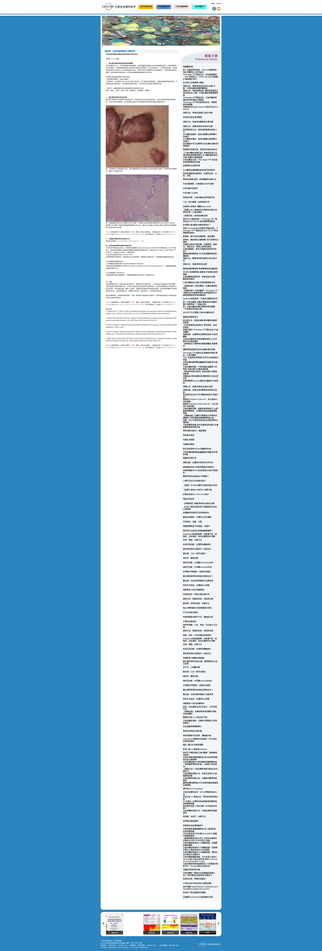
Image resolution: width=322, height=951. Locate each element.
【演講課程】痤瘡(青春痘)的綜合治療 (198, 503)
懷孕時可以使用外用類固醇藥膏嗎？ (198, 531)
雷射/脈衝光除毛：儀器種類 (194, 430)
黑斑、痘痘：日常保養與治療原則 (197, 635)
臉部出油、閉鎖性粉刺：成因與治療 (198, 599)
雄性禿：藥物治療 (190, 558)
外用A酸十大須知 (190, 193)
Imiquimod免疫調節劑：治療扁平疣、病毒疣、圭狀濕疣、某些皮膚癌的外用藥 (200, 535)
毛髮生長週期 (188, 440)
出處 (115, 234)
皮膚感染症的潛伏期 (191, 165)
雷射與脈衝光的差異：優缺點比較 (197, 735)
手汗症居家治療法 (190, 612)
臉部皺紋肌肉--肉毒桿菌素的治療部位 (198, 467)
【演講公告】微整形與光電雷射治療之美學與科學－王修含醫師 (200, 211)
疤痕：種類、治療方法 (192, 540)
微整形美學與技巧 (190, 317)
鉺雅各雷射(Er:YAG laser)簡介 (196, 494)
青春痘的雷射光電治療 (192, 731)
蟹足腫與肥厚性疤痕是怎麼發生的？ (198, 576)
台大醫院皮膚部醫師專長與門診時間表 (199, 170)
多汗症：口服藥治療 (191, 667)
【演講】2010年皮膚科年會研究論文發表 (200, 485)
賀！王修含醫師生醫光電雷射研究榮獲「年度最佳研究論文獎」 (199, 308)
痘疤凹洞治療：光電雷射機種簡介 (197, 544)
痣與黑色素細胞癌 (190, 821)
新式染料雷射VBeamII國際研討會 (197, 449)
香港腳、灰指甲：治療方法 (194, 816)
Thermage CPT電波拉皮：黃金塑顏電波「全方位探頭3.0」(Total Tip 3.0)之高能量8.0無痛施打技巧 (200, 76)
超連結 (170, 234)
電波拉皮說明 (188, 499)
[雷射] (170, 921)
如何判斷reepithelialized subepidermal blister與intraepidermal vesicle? (200, 888)
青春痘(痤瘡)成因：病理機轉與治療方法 (199, 179)
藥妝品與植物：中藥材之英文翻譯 (197, 517)
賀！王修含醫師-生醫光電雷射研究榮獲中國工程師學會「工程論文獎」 (200, 303)
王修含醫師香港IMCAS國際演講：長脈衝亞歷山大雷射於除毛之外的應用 (200, 848)
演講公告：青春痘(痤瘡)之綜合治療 (198, 113)
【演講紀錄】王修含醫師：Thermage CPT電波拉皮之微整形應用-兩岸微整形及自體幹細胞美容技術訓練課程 (200, 292)
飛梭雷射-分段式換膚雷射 (193, 590)
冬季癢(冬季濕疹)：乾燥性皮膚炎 (197, 571)
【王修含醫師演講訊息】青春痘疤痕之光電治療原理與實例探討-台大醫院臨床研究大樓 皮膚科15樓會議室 (200, 155)
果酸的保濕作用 (189, 458)
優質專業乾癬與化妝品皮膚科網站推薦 (199, 349)
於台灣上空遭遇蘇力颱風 (193, 82)
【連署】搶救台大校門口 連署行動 (197, 490)
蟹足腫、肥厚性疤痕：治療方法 (196, 603)
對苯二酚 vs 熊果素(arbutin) (195, 749)
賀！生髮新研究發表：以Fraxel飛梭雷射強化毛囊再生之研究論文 (200, 71)
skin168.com (130, 234)
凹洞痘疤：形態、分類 (192, 522)
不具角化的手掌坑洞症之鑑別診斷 (197, 883)
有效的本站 (164, 234)
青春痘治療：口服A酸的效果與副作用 (199, 197)
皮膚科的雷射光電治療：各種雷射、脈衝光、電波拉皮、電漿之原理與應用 (200, 245)
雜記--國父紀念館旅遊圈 (193, 745)
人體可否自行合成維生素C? (194, 481)
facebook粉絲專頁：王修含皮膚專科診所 (200, 298)
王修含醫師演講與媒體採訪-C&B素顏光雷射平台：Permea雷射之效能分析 (200, 865)
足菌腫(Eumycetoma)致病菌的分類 (198, 897)
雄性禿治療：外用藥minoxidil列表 (197, 567)
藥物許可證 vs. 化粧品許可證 (195, 717)
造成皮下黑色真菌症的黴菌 (194, 892)
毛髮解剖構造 (188, 444)
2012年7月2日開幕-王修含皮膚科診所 (198, 312)
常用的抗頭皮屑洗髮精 (192, 117)
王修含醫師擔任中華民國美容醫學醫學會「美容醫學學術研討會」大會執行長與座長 (200, 764)
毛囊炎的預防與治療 (191, 869)
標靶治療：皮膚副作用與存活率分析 (198, 462)
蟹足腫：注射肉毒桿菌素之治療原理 (198, 581)
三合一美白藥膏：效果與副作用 (196, 202)
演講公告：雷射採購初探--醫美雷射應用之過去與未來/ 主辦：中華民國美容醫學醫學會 (200, 92)
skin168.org (139, 234)
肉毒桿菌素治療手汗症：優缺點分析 (198, 617)
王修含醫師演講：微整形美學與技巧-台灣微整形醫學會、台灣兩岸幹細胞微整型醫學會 (200, 410)
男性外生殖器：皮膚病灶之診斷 (196, 585)
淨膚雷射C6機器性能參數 (193, 658)
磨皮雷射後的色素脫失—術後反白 (197, 549)
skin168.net (121, 234)
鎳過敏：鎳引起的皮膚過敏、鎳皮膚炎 (199, 236)
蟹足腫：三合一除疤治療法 (194, 553)
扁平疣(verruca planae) (193, 788)
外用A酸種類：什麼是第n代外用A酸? (198, 184)
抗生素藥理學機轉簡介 (192, 726)
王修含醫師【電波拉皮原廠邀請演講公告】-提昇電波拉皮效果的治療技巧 (199, 874)
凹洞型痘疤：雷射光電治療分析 (196, 594)
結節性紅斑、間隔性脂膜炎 (194, 879)
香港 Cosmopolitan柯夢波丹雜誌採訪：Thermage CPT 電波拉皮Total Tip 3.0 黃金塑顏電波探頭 (200, 230)
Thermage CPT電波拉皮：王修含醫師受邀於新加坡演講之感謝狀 (200, 98)
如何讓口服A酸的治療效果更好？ (197, 225)
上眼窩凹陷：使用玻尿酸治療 (195, 215)
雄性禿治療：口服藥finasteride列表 (198, 562)
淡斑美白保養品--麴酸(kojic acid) (197, 206)
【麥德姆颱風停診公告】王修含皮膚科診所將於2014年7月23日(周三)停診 (200, 839)
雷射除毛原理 (188, 435)
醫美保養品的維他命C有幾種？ (196, 476)
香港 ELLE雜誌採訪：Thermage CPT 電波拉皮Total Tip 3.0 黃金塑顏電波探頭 (200, 220)
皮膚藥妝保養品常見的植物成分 (196, 512)
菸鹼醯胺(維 (188, 66)
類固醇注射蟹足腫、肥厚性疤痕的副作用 (200, 149)
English (218, 3)
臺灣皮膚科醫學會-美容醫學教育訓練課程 (200, 268)
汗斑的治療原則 (189, 621)
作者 (161, 232)
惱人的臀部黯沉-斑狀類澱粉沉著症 (197, 608)
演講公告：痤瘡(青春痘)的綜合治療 (198, 126)
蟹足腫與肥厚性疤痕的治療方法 (128, 241)
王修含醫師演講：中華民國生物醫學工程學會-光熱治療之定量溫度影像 (200, 368)
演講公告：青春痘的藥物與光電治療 (198, 122)
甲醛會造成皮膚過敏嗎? (193, 825)
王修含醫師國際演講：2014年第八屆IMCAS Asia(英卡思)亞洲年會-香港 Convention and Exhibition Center (200, 859)
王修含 (113, 59)
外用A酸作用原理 (190, 188)
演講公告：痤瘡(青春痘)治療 (195, 264)
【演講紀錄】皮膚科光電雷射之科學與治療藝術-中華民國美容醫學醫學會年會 (200, 416)
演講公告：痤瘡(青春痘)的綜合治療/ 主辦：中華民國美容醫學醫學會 (199, 87)
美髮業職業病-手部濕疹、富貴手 (196, 526)
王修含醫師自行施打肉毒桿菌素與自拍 (199, 282)
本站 (108, 232)
